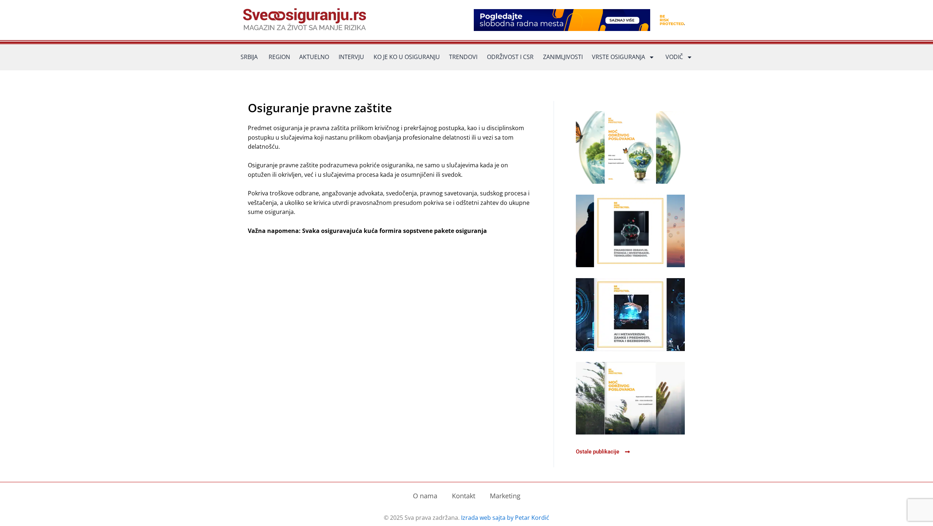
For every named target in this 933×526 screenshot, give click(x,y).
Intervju (351, 57)
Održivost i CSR (510, 57)
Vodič (674, 57)
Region (279, 57)
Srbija (249, 57)
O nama (425, 495)
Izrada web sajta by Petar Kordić (505, 518)
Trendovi (463, 57)
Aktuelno (314, 57)
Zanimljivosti (563, 57)
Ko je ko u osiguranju (407, 57)
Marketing (505, 495)
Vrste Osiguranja (618, 57)
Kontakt (463, 495)
